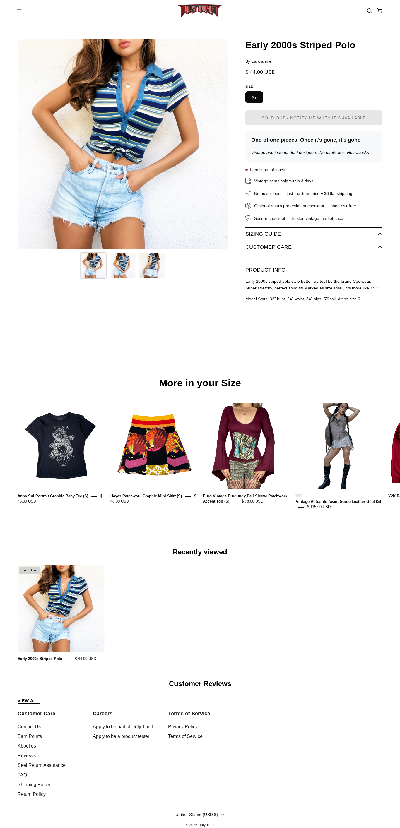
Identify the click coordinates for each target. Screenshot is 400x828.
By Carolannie (258, 61)
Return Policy (32, 794)
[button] (369, 11)
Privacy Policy (183, 726)
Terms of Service (189, 713)
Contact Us (29, 726)
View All (29, 700)
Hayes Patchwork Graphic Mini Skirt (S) (146, 496)
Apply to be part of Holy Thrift (123, 726)
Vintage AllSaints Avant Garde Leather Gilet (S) (338, 502)
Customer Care (268, 247)
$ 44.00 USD (85, 658)
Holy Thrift (206, 825)
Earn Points (30, 736)
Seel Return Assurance (42, 765)
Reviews (27, 755)
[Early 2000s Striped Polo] (93, 265)
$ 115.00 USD (319, 507)
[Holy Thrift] (200, 10)
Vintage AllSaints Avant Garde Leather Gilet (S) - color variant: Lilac (299, 495)
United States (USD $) (196, 814)
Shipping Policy (34, 784)
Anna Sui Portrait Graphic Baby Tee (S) (53, 496)
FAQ (22, 774)
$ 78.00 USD (252, 501)
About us (27, 745)
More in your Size (200, 383)
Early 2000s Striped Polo (40, 658)
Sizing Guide (263, 234)
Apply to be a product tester (121, 736)
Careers (102, 713)
